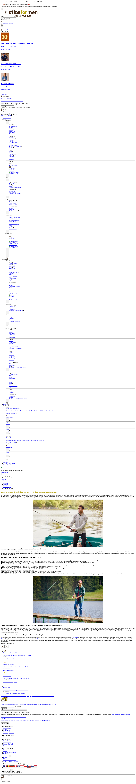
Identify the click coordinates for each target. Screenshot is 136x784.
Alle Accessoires (13, 229)
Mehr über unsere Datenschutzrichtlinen (121, 714)
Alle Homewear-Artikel (14, 195)
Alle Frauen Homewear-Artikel (16, 310)
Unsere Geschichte (7, 740)
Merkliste (5, 462)
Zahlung (5, 749)
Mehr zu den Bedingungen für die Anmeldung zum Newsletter (16, 107)
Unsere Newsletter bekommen (10, 464)
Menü (2, 16)
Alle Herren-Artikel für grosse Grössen (17, 367)
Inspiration (4, 479)
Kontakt (5, 729)
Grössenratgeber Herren (8, 731)
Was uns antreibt (7, 742)
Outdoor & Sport (7, 487)
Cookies (5, 757)
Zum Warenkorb (4, 472)
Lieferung (5, 751)
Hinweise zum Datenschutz (9, 760)
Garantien (5, 753)
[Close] (1, 9)
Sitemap (5, 758)
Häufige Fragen (6, 730)
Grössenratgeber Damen (8, 733)
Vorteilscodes (6, 745)
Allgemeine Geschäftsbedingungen (11, 761)
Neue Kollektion (7, 118)
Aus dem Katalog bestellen (9, 463)
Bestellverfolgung (7, 728)
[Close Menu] (7, 258)
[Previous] (2, 26)
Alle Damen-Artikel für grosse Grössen (18, 398)
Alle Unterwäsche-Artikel (15, 187)
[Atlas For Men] (20, 16)
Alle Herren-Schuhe (13, 210)
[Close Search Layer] (2, 25)
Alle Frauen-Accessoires (14, 321)
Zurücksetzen (4, 19)
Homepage (5, 483)
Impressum (3, 782)
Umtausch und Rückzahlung (9, 752)
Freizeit (3, 480)
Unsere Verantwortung (8, 743)
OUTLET (5, 404)
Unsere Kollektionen (8, 744)
